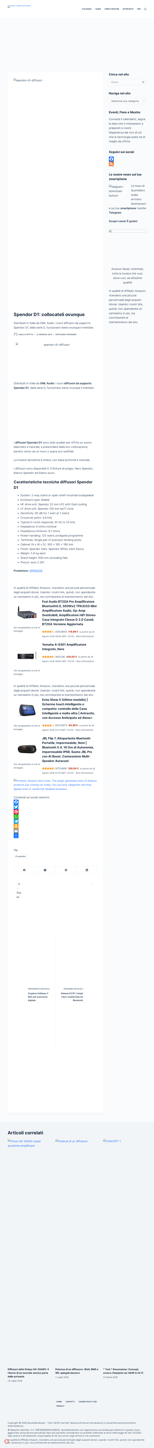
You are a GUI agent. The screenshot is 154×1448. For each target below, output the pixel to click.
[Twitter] (55, 806)
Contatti (70, 1402)
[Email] (55, 831)
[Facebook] (55, 802)
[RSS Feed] (127, 163)
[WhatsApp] (55, 816)
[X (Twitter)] (45, 870)
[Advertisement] (77, 41)
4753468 (61, 768)
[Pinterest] (55, 811)
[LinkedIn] (86, 870)
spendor (20, 856)
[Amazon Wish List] (55, 826)
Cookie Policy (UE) (88, 1402)
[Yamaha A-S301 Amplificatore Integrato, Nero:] (27, 655)
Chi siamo (87, 9)
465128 (60, 656)
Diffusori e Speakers (65, 334)
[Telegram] (55, 821)
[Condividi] (55, 835)
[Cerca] (145, 9)
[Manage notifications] (6, 1441)
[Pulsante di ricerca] (143, 82)
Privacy (60, 1406)
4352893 (61, 631)
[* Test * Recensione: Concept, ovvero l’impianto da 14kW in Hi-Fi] (124, 1251)
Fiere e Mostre (112, 9)
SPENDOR (35, 570)
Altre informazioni (84, 636)
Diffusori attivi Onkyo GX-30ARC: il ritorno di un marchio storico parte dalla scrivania (28, 1373)
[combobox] (124, 82)
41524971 (61, 725)
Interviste (128, 9)
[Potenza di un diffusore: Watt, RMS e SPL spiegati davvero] (77, 1251)
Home (59, 1402)
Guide (98, 9)
